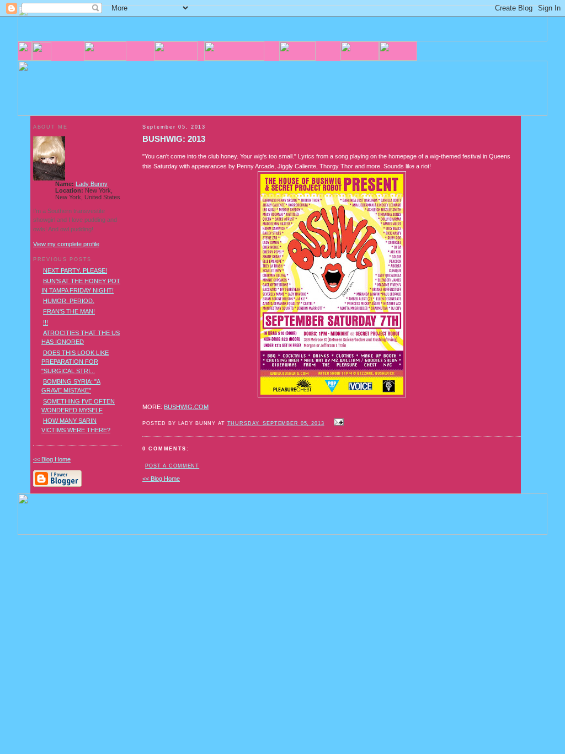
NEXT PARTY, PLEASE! (75, 270)
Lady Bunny (92, 183)
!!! (45, 322)
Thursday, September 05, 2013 (275, 423)
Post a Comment (172, 466)
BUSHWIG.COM (186, 406)
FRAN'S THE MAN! (69, 311)
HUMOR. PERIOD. (68, 301)
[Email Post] (338, 423)
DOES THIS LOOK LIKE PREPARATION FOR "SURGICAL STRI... (75, 361)
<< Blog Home (161, 478)
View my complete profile (66, 244)
